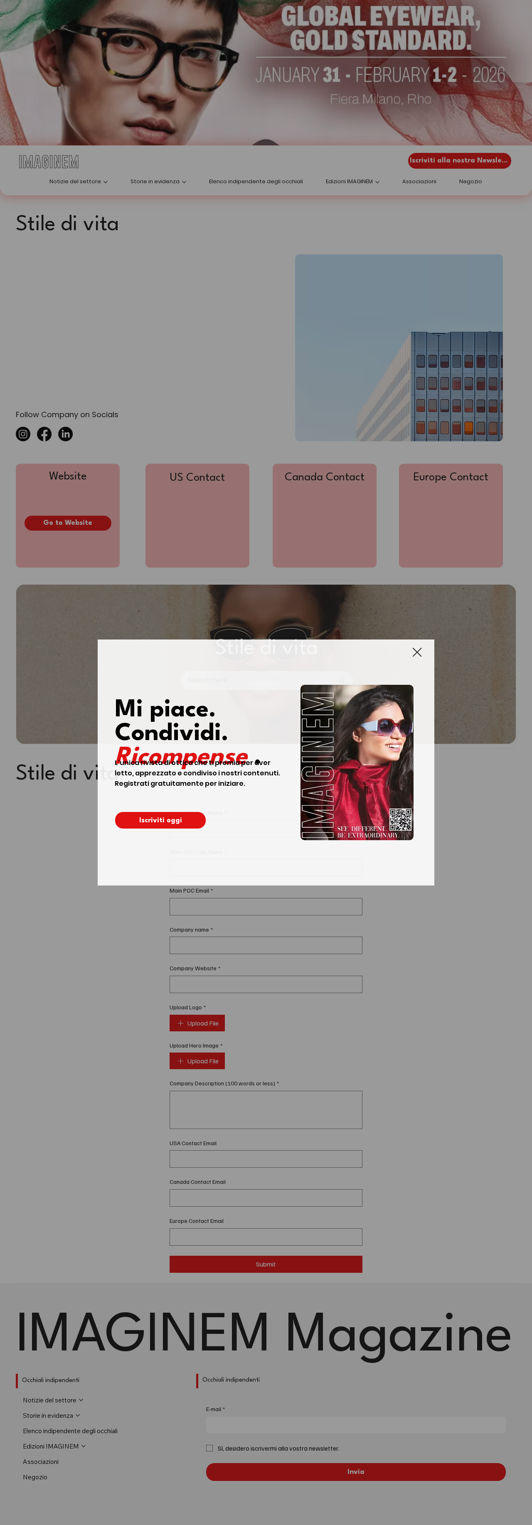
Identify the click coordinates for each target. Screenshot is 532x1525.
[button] (417, 652)
